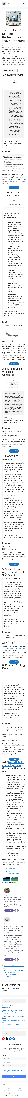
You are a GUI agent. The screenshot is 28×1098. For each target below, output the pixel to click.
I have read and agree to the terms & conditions (14, 1071)
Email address (6, 1062)
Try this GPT (14, 187)
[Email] (18, 910)
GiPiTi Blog (7, 1088)
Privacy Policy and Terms (10, 1090)
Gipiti (6, 924)
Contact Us (20, 1088)
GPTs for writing (10, 868)
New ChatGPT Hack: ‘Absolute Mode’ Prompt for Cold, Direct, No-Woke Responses (13, 1011)
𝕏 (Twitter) (21, 1090)
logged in (12, 988)
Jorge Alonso (8, 895)
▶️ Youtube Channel (14, 1093)
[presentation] (14, 113)
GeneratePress (21, 1095)
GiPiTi (9, 3)
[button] (6, 878)
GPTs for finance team (12, 873)
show (15, 70)
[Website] (15, 910)
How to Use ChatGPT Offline (10, 1024)
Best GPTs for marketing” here (13, 764)
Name (4, 1055)
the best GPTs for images (17, 181)
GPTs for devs (10, 872)
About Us (14, 1088)
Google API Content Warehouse (16, 648)
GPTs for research (11, 870)
